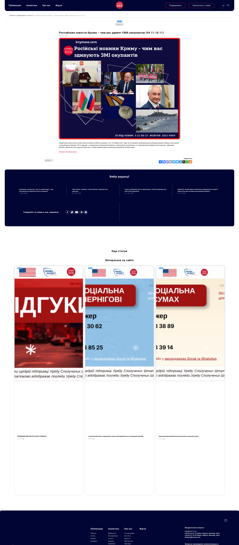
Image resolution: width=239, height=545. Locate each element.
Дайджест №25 (63, 152)
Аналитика (31, 5)
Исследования (113, 536)
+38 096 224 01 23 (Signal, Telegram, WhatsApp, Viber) (202, 533)
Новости (93, 533)
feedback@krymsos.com (192, 537)
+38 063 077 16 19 (191, 531)
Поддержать (175, 5)
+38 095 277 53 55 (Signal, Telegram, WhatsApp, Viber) (202, 535)
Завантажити (72, 152)
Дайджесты (112, 533)
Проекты (127, 538)
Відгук (59, 5)
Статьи (93, 536)
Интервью (94, 541)
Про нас (46, 5)
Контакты (127, 536)
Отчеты (110, 538)
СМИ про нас (128, 541)
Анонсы (93, 538)
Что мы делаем (129, 533)
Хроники (111, 541)
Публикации (15, 5)
